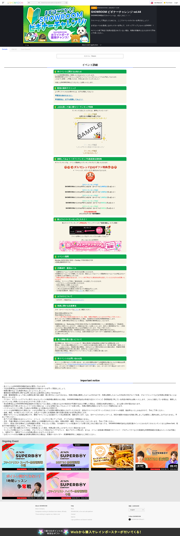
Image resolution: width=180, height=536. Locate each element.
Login (176, 3)
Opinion (73, 517)
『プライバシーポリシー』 (63, 352)
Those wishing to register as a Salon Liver (47, 514)
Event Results (25, 49)
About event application (90, 45)
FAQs (72, 509)
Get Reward (158, 3)
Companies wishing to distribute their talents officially (50, 511)
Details (4, 49)
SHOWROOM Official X (137, 519)
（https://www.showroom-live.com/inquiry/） (82, 364)
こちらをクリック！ (77, 300)
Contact (73, 514)
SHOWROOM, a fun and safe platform (82, 511)
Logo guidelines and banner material (81, 519)
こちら (80, 290)
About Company (39, 509)
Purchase (169, 3)
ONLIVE (14, 49)
